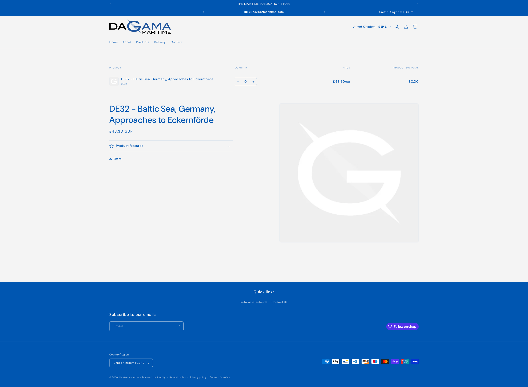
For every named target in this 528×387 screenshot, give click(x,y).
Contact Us (279, 302)
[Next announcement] (417, 4)
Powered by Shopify (154, 377)
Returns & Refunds (253, 302)
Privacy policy (198, 377)
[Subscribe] (178, 326)
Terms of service (220, 377)
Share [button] (117, 159)
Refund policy (178, 377)
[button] (396, 26)
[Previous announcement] (110, 4)
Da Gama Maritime (130, 377)
